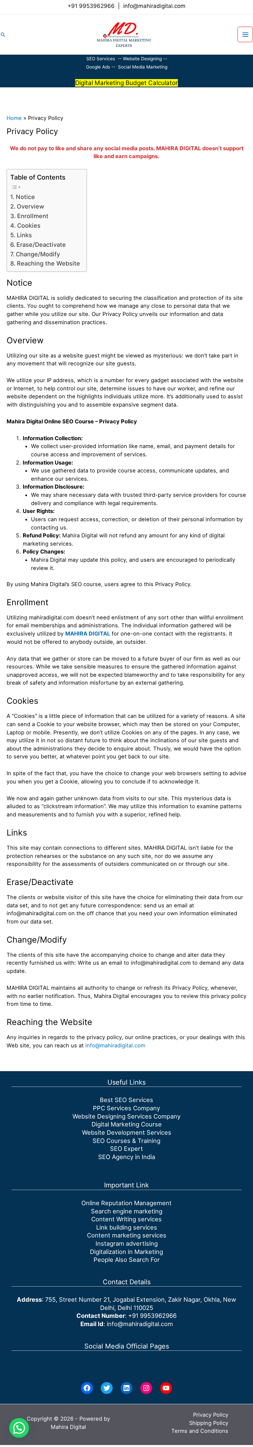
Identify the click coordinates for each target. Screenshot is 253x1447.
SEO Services (100, 58)
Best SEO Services (126, 1099)
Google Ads (98, 67)
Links (24, 235)
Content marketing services (126, 1235)
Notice (25, 196)
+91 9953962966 (91, 6)
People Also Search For (127, 1259)
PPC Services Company (126, 1108)
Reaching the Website (48, 263)
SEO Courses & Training (126, 1140)
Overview (30, 206)
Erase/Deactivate (41, 244)
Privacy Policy (210, 1414)
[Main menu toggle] (245, 34)
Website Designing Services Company (126, 1116)
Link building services (126, 1227)
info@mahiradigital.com (154, 6)
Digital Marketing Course (127, 1124)
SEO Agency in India (126, 1156)
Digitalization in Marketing (126, 1251)
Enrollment (32, 215)
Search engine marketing (126, 1211)
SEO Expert (126, 1148)
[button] (3, 35)
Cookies (29, 225)
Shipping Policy (208, 1423)
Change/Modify (38, 254)
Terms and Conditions (199, 1431)
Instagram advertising (127, 1243)
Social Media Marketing (142, 67)
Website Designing (142, 58)
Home (14, 118)
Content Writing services (126, 1219)
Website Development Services (126, 1132)
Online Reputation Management (126, 1202)
